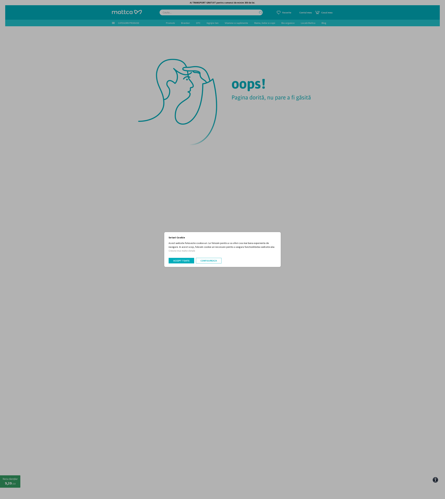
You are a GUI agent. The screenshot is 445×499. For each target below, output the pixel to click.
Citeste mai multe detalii (182, 250)
